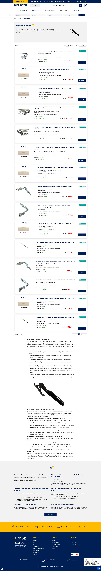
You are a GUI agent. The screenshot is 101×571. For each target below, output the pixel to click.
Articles (34, 542)
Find (82, 15)
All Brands (54, 548)
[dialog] (2, 569)
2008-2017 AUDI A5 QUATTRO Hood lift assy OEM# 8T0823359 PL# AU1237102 (55, 168)
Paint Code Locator (56, 544)
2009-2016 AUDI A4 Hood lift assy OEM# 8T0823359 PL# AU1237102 (54, 69)
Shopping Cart (74, 544)
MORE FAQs (50, 514)
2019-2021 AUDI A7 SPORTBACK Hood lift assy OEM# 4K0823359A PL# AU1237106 (55, 317)
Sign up (84, 1)
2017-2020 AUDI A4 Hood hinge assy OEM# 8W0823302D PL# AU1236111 (55, 51)
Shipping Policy (36, 546)
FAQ (34, 544)
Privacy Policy (36, 552)
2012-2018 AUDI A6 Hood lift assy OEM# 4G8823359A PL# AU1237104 (55, 224)
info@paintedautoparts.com (76, 560)
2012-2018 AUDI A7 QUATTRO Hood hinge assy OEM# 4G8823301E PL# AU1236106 (55, 261)
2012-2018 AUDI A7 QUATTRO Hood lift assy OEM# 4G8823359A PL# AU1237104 (55, 298)
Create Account (74, 542)
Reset (88, 15)
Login (72, 540)
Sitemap (35, 554)
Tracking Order (55, 546)
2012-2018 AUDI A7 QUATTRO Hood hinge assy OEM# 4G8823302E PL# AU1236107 (55, 280)
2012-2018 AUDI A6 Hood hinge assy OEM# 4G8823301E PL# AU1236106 (55, 186)
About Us (35, 540)
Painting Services (55, 542)
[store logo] (20, 5)
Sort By (77, 45)
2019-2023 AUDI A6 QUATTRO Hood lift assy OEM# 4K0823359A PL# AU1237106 (55, 242)
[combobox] (67, 5)
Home (15, 18)
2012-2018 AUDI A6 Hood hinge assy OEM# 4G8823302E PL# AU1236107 (55, 205)
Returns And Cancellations (38, 548)
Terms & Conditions (37, 550)
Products (19, 18)
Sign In (78, 1)
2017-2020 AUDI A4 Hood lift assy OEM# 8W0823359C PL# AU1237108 (55, 88)
